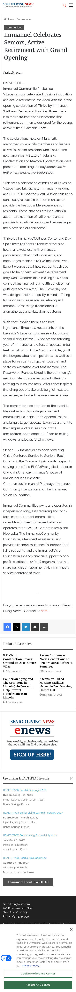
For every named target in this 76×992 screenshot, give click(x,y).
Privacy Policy (30, 965)
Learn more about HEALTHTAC (28, 882)
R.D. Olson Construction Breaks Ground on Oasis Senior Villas (19, 661)
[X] (16, 627)
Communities (24, 19)
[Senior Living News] (18, 5)
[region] (38, 958)
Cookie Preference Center (38, 973)
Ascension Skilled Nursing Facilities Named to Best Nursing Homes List (56, 684)
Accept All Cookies (38, 984)
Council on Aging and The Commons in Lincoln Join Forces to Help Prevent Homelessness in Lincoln (18, 688)
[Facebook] (7, 627)
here (44, 611)
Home (10, 19)
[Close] (71, 929)
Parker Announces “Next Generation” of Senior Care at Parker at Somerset (56, 661)
